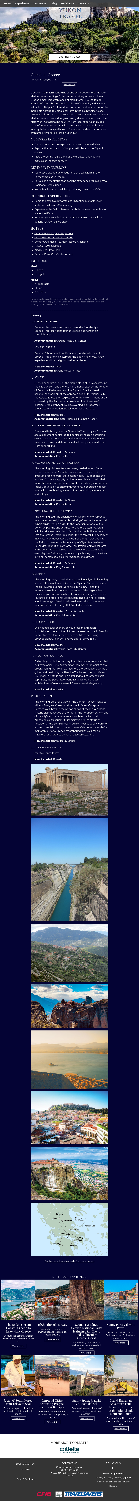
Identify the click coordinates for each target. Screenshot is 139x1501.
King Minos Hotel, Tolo (47, 250)
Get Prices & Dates (69, 56)
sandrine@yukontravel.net (71, 1467)
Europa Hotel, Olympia (47, 245)
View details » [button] (18, 1346)
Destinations (40, 3)
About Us (25, 1469)
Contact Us (84, 3)
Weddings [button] (67, 3)
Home (7, 3)
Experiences (22, 3)
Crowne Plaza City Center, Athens (53, 233)
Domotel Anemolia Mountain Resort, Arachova (61, 241)
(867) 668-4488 (70, 1470)
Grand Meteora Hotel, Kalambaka (53, 237)
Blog (54, 3)
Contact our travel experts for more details (69, 1261)
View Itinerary (69, 85)
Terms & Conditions (25, 1479)
